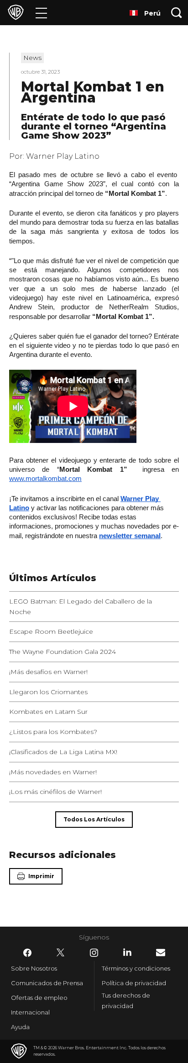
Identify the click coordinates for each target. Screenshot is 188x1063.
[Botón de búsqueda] (176, 12)
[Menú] (41, 12)
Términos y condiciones (136, 968)
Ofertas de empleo (39, 997)
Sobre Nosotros (34, 968)
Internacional (30, 1012)
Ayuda (20, 1027)
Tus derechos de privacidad (126, 1000)
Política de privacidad (134, 983)
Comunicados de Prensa (47, 983)
